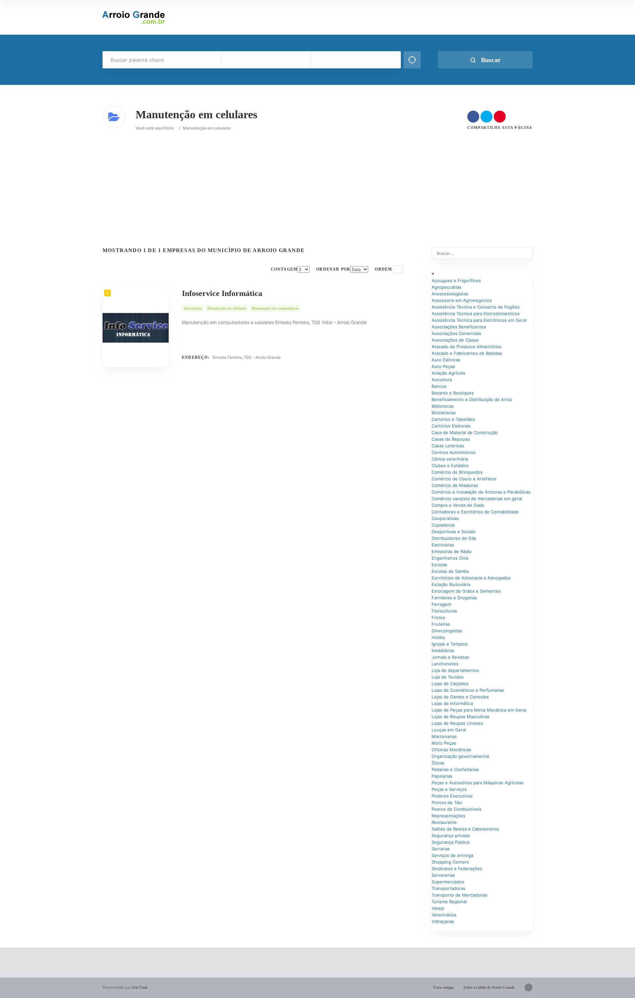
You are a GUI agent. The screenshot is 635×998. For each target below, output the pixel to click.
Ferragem (441, 604)
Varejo (438, 908)
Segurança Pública (450, 842)
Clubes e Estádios (450, 465)
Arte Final (139, 987)
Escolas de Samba (450, 571)
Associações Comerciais (456, 333)
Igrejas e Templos (450, 644)
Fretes (438, 617)
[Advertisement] (198, 177)
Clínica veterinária (450, 459)
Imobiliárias (443, 650)
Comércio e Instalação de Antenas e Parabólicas (481, 492)
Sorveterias (443, 875)
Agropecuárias (446, 287)
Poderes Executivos (452, 795)
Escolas (439, 564)
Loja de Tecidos (448, 677)
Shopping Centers (450, 862)
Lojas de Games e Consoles (460, 696)
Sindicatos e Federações (457, 868)
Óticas (438, 762)
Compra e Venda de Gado (458, 505)
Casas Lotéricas (448, 445)
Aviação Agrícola (448, 373)
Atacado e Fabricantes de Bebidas (467, 353)
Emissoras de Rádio (452, 551)
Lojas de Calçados (450, 683)
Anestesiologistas (450, 293)
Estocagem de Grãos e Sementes (466, 591)
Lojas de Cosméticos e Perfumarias (468, 690)
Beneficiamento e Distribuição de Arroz (472, 399)
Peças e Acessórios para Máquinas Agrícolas (478, 782)
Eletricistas (443, 544)
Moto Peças (444, 743)
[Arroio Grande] (134, 17)
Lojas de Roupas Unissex (457, 723)
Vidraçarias (443, 921)
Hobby (438, 637)
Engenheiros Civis (450, 558)
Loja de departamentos (455, 670)
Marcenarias (444, 736)
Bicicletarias (444, 412)
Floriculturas (444, 610)
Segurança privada (451, 835)
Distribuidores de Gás (454, 538)
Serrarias (441, 848)
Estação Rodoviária (451, 584)
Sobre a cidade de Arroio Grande (489, 987)
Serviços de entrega (452, 855)
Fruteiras (441, 624)
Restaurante (444, 822)
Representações (448, 815)
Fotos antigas (443, 987)
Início (169, 128)
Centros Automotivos (454, 452)
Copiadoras (443, 525)
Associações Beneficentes (459, 326)
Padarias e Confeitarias (455, 769)
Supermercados (448, 881)
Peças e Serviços (449, 789)
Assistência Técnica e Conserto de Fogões (476, 307)
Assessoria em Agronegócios (462, 300)
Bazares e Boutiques (453, 392)
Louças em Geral (449, 729)
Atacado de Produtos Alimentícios (466, 346)
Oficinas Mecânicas (451, 749)
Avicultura (442, 379)
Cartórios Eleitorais (451, 425)
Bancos (439, 386)
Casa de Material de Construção (465, 432)
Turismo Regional (449, 901)
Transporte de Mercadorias (459, 895)
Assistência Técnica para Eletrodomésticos (476, 313)
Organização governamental (460, 756)
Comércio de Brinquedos (457, 472)
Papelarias (442, 776)
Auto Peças (443, 366)
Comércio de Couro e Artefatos (464, 478)
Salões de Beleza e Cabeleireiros (465, 829)
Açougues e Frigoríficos (456, 280)
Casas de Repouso (451, 439)
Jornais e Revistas (450, 657)
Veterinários (444, 914)
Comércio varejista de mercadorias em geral (477, 498)
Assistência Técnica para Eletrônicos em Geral (479, 320)
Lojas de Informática (452, 703)
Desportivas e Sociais (454, 531)
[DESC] (398, 269)
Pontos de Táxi (447, 802)
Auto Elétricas (446, 359)
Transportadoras (448, 888)
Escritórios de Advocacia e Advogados (471, 577)
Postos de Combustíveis (457, 809)
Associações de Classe (455, 340)
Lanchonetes (445, 663)
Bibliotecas (443, 406)
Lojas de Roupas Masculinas (460, 716)
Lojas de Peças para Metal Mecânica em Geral (479, 710)
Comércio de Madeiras (455, 485)
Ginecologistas (447, 630)
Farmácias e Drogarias (454, 597)
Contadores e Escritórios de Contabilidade (475, 511)
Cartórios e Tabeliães (453, 419)
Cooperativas (445, 518)
